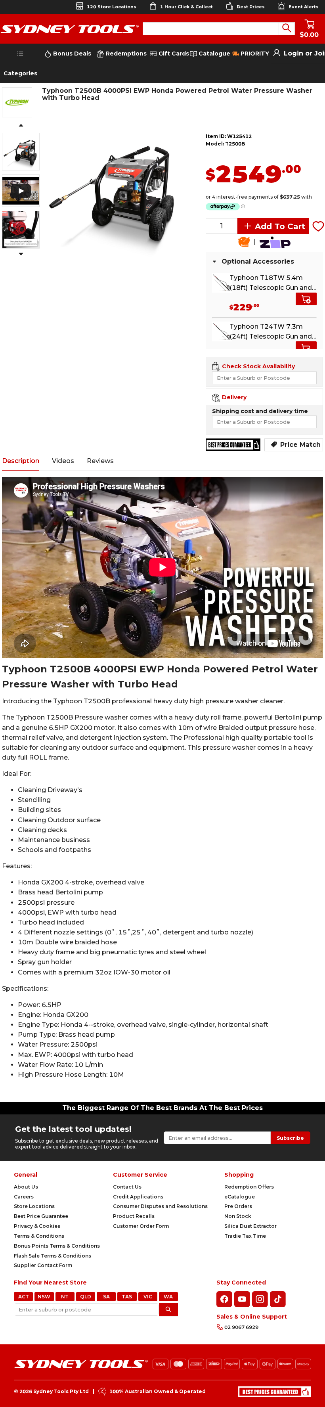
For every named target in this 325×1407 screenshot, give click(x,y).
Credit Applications (138, 1197)
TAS (127, 1297)
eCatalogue (239, 1197)
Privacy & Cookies (37, 1226)
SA (106, 1297)
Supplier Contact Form (43, 1265)
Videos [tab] (63, 461)
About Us (26, 1187)
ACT (23, 1297)
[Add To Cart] (306, 299)
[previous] (21, 125)
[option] (114, 190)
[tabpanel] (162, 786)
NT (65, 1297)
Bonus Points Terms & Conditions (57, 1246)
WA (168, 1297)
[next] (21, 254)
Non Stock (237, 1216)
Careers (24, 1197)
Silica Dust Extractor (250, 1226)
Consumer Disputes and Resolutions (160, 1206)
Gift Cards (174, 53)
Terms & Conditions (39, 1236)
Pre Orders (238, 1206)
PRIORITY (254, 53)
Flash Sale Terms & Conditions (52, 1256)
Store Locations (34, 1206)
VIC (147, 1297)
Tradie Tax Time (245, 1236)
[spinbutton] (221, 226)
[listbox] (114, 190)
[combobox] (211, 28)
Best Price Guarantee (41, 1216)
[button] (232, 222)
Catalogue (213, 53)
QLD (85, 1297)
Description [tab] (20, 461)
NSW (44, 1297)
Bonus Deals (71, 53)
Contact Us (127, 1187)
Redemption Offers (249, 1187)
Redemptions (125, 53)
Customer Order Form (141, 1226)
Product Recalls (134, 1216)
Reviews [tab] (100, 461)
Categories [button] (20, 73)
